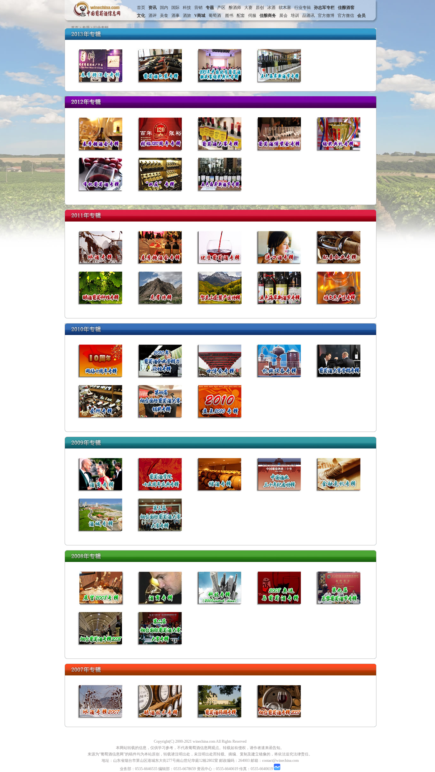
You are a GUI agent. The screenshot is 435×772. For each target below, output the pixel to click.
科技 (187, 7)
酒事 (175, 15)
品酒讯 (308, 15)
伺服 (252, 15)
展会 (283, 15)
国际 (175, 7)
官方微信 (346, 15)
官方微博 (326, 15)
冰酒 (271, 7)
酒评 (152, 15)
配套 (241, 15)
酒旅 (187, 15)
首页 (141, 7)
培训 (295, 15)
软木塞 (285, 7)
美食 (164, 15)
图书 (228, 15)
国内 (164, 7)
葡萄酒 (215, 15)
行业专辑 (302, 7)
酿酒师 (235, 7)
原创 (260, 7)
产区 (221, 7)
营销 (198, 7)
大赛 (248, 7)
